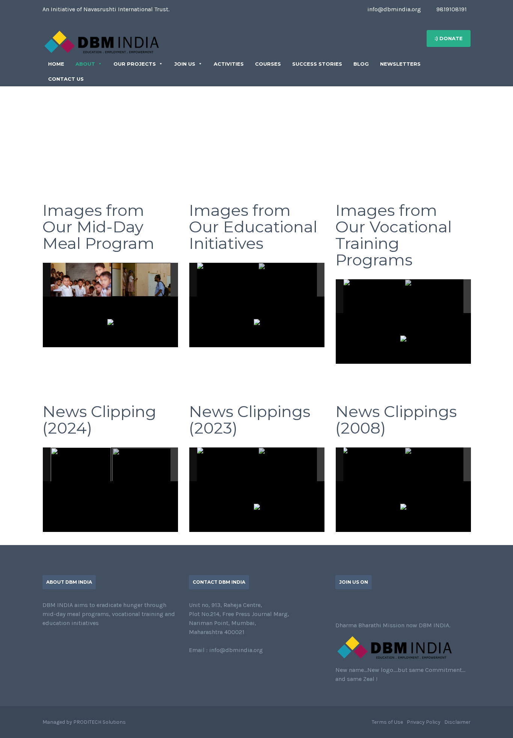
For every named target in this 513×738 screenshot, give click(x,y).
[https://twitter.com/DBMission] (349, 604)
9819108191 (451, 9)
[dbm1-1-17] (227, 280)
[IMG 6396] (142, 283)
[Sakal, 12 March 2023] (289, 469)
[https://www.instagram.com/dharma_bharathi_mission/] (385, 604)
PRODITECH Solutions (99, 722)
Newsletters (400, 64)
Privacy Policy (424, 722)
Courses (268, 64)
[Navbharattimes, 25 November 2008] (373, 464)
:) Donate (449, 38)
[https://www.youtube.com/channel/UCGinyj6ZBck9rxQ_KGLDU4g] (373, 604)
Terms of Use (387, 722)
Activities (229, 64)
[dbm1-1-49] (435, 300)
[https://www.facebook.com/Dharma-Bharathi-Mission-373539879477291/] (337, 604)
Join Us (184, 64)
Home (56, 64)
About (85, 64)
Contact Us (66, 79)
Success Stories (317, 64)
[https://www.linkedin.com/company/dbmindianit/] (361, 604)
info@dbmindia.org (393, 9)
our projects (134, 64)
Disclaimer (457, 722)
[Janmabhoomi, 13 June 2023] (227, 468)
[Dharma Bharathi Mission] (101, 41)
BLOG (361, 64)
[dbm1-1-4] (289, 283)
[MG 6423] (81, 283)
